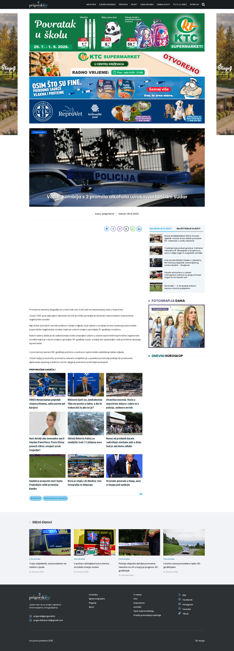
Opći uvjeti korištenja (144, 611)
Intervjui (194, 4)
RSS (184, 595)
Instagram (188, 604)
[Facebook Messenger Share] (106, 228)
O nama (138, 594)
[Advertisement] (85, 251)
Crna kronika (147, 4)
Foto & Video (180, 4)
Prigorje (123, 4)
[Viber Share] (119, 228)
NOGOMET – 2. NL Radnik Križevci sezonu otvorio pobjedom (180, 287)
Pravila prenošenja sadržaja (147, 615)
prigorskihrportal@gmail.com (48, 620)
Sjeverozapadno (107, 4)
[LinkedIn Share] (139, 228)
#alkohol (36, 498)
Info (135, 598)
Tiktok (185, 613)
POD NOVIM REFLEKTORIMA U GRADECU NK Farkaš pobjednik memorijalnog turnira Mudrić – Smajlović (183, 263)
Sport (134, 4)
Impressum (139, 603)
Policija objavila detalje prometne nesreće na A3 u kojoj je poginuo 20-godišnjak (139, 567)
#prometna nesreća (55, 498)
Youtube (187, 609)
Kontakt (137, 607)
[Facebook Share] (113, 228)
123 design (200, 640)
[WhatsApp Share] (132, 228)
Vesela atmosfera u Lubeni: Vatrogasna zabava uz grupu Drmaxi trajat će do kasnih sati (182, 275)
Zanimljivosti (163, 4)
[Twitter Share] (126, 228)
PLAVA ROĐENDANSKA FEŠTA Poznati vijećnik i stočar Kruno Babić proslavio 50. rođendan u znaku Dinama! (183, 238)
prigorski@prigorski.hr (44, 616)
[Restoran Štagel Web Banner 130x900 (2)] (9, 134)
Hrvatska (91, 4)
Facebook (187, 599)
